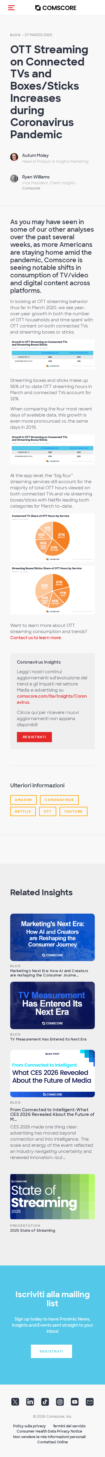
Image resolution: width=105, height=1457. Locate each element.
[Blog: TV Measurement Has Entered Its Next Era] (52, 1005)
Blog (15, 35)
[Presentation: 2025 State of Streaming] (52, 1196)
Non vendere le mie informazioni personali (49, 1437)
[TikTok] (45, 1403)
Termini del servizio (69, 1426)
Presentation (25, 1226)
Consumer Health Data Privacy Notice (49, 1431)
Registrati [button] (51, 1351)
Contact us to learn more (35, 637)
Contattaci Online (52, 1442)
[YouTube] (75, 1403)
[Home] (55, 8)
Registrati (34, 737)
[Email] (90, 1403)
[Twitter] (15, 1403)
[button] (11, 7)
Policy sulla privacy (29, 1426)
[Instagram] (60, 1403)
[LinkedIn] (30, 1403)
